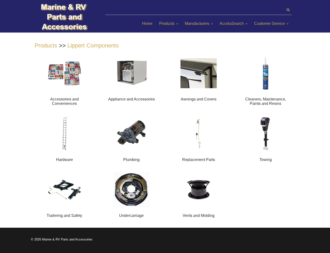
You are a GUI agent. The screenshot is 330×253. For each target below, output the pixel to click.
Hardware (64, 160)
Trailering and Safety (64, 215)
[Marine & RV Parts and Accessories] (65, 17)
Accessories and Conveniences (64, 101)
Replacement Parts (198, 160)
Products (166, 23)
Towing (265, 160)
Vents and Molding (199, 215)
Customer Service (269, 23)
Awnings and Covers (198, 99)
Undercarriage (131, 215)
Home (147, 23)
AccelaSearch (232, 23)
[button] (288, 10)
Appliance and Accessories (131, 99)
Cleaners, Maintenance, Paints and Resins (265, 101)
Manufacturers (197, 23)
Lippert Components (93, 45)
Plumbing (131, 160)
